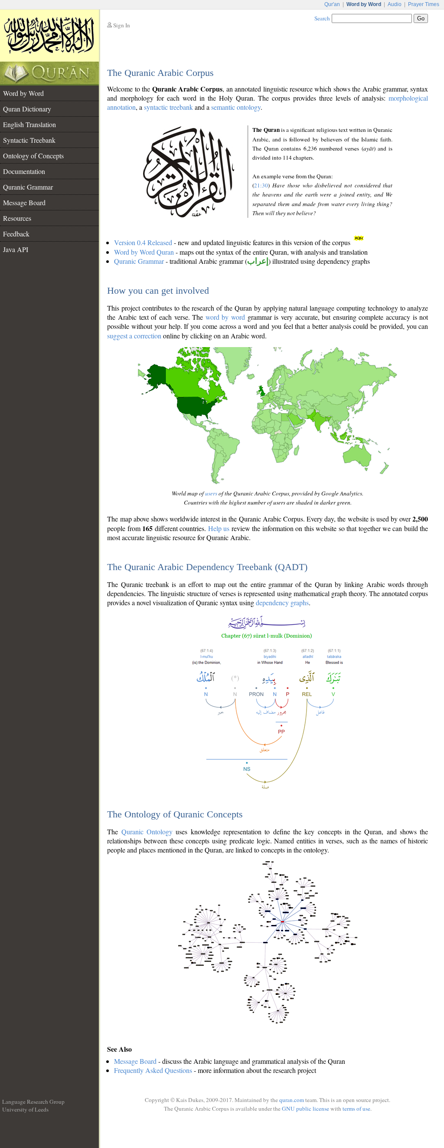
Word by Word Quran (144, 251)
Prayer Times (423, 4)
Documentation (24, 171)
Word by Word (23, 93)
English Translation (29, 124)
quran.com (291, 1100)
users (211, 493)
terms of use (356, 1108)
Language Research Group (33, 1101)
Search (322, 18)
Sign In (121, 25)
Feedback (16, 233)
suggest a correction (134, 335)
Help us (218, 528)
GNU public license (305, 1108)
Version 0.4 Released (143, 242)
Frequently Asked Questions (153, 1070)
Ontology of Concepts (33, 155)
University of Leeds (25, 1109)
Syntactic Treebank (29, 139)
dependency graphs (282, 602)
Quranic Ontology (147, 831)
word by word (225, 316)
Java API (15, 249)
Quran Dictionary (27, 108)
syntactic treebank (168, 107)
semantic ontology (236, 107)
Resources (17, 218)
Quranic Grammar (28, 186)
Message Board (24, 202)
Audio (395, 4)
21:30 (261, 185)
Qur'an (332, 4)
